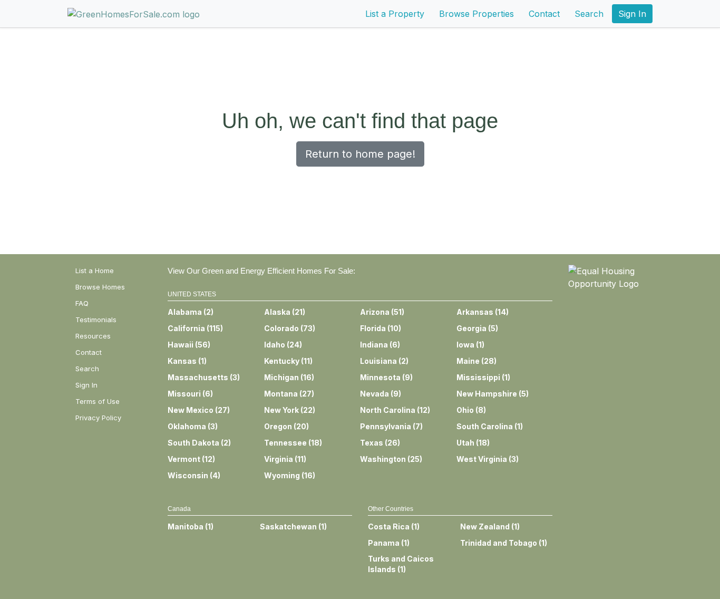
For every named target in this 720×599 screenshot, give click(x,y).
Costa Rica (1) (394, 526)
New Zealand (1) (490, 526)
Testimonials (95, 319)
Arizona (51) (382, 311)
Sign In (632, 13)
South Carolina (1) (489, 426)
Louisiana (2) (384, 360)
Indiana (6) (380, 344)
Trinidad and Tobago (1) (503, 542)
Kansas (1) (187, 360)
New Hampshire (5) (492, 393)
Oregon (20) (286, 426)
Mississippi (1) (483, 377)
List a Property (394, 13)
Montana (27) (289, 393)
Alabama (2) (190, 311)
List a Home (94, 270)
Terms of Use (97, 401)
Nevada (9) (380, 393)
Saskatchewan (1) (293, 526)
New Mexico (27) (199, 409)
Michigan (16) (289, 377)
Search (589, 13)
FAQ (82, 303)
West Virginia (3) (487, 459)
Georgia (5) (477, 328)
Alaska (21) (284, 311)
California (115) (195, 328)
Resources (93, 336)
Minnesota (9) (386, 377)
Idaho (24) (283, 344)
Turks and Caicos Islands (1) (401, 564)
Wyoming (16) (289, 475)
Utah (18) (473, 442)
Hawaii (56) (189, 344)
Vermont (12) (191, 459)
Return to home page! (360, 154)
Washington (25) (391, 459)
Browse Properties (476, 13)
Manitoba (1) (190, 526)
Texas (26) (380, 442)
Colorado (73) (289, 328)
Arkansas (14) (482, 311)
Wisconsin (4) (194, 475)
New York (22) (289, 409)
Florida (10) (380, 328)
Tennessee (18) (293, 442)
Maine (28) (476, 360)
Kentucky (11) (288, 360)
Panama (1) (389, 542)
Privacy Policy (98, 417)
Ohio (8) (471, 409)
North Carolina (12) (395, 409)
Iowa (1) (470, 344)
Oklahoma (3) (193, 426)
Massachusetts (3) (204, 377)
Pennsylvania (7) (391, 426)
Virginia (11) (285, 459)
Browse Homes (100, 287)
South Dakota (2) (199, 442)
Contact (544, 13)
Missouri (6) (190, 393)
